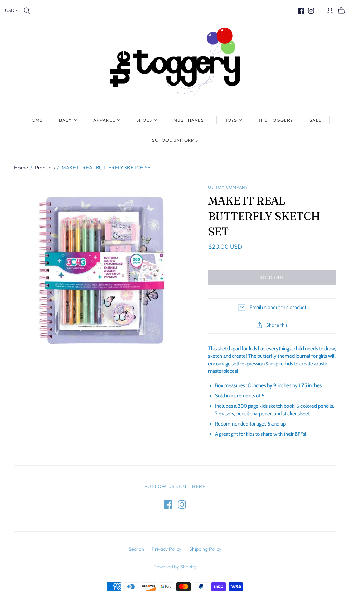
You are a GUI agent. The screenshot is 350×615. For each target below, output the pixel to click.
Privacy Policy (166, 549)
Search (136, 549)
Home (35, 120)
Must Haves (188, 120)
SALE (316, 120)
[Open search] (27, 10)
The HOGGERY (275, 120)
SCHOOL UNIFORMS (175, 140)
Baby (65, 120)
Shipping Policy (205, 549)
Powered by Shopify (175, 567)
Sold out (272, 277)
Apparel (104, 120)
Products (45, 167)
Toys (231, 120)
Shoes (144, 120)
